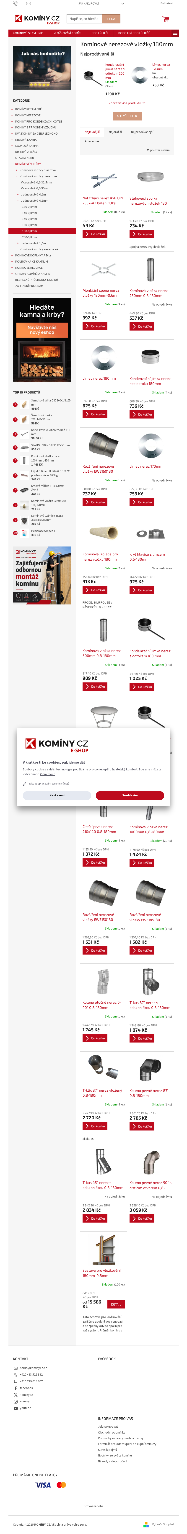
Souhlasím (130, 795)
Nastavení (57, 795)
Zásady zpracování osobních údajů (49, 784)
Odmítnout (47, 774)
